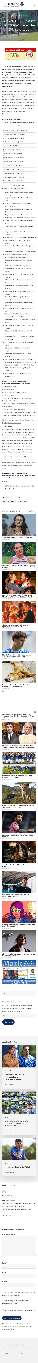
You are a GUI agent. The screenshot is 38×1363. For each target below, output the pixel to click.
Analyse (7, 1071)
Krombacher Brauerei (21, 429)
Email (4, 1272)
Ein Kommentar (24, 35)
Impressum (17, 1354)
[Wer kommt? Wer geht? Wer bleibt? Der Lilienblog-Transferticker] (19, 1113)
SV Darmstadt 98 (22, 501)
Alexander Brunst (8, 498)
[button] (35, 5)
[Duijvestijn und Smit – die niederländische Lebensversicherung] (19, 1067)
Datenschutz (25, 1354)
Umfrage (22, 16)
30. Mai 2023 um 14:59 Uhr (9, 1197)
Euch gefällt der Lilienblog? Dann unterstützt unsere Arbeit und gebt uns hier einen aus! (18, 476)
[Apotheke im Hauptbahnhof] (20, 61)
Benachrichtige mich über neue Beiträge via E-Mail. (20, 1310)
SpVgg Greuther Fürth (9, 75)
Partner (22, 1356)
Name (4, 1263)
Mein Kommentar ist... (9, 1234)
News (14, 16)
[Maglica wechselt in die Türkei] (19, 1157)
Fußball (18, 498)
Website (5, 1281)
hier (30, 452)
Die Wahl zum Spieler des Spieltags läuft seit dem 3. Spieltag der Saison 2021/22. (18, 421)
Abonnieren (8, 1022)
